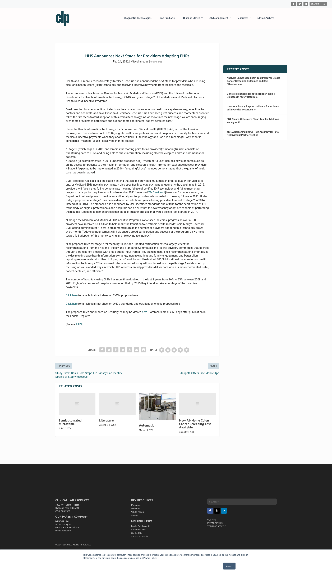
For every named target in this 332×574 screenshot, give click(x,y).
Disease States (191, 17)
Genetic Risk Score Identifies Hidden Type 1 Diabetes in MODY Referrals (251, 95)
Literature (106, 420)
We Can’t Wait (156, 192)
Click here (71, 295)
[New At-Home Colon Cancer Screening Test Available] (197, 404)
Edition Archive (265, 17)
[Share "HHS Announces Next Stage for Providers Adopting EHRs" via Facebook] (102, 349)
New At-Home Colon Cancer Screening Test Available (195, 424)
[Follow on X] (217, 511)
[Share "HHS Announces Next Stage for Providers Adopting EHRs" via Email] (136, 349)
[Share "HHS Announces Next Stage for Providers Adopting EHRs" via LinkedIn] (122, 349)
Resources (242, 17)
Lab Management (218, 17)
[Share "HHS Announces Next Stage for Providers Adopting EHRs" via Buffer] (129, 349)
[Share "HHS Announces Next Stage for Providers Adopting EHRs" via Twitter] (108, 349)
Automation (147, 425)
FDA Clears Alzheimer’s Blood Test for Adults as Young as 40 (253, 121)
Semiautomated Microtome (70, 422)
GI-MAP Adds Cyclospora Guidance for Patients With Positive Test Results (253, 108)
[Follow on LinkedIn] (224, 511)
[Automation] (157, 406)
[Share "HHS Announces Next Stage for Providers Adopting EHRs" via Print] (143, 349)
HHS (79, 324)
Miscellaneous (139, 61)
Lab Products (167, 17)
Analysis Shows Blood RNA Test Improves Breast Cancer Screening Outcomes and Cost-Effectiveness (253, 81)
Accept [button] (229, 565)
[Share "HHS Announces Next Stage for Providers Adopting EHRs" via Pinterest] (115, 349)
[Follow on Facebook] (210, 511)
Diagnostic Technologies (137, 17)
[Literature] (117, 404)
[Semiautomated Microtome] (77, 404)
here (144, 312)
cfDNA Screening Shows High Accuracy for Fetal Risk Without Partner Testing (253, 133)
